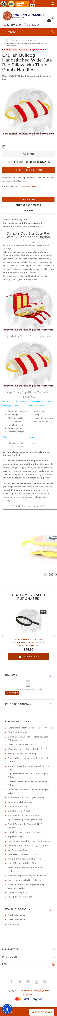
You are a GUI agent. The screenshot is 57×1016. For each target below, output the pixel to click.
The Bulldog (13, 924)
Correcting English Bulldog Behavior (24, 880)
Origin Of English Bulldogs (20, 802)
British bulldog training (18, 915)
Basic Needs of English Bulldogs (22, 854)
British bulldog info (16, 919)
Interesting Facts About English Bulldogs (26, 797)
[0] (49, 22)
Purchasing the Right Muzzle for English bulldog (30, 728)
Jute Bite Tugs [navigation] (31, 40)
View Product (31, 657)
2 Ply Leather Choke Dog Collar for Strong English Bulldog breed (28, 642)
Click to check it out (28, 170)
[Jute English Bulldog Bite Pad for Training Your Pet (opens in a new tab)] (28, 364)
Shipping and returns (28, 205)
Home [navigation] (6, 40)
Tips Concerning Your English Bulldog (25, 820)
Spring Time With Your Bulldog (22, 753)
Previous (3, 635)
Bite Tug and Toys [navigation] (17, 40)
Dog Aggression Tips (17, 850)
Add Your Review (29, 186)
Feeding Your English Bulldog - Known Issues (29, 841)
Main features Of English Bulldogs (23, 815)
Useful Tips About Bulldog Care (22, 863)
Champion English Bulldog (20, 897)
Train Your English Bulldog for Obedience (27, 875)
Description (28, 199)
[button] (52, 32)
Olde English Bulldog (17, 732)
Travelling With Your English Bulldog (24, 859)
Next (54, 635)
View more (12, 693)
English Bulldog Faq (17, 836)
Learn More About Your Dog (21, 744)
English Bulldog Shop (17, 892)
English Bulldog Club (17, 806)
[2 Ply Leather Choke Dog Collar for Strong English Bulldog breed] (28, 621)
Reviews (28, 210)
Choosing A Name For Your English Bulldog (28, 845)
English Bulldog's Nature (19, 811)
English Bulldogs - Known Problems (24, 832)
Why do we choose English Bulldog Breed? (27, 749)
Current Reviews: (10, 186)
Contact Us (33, 24)
